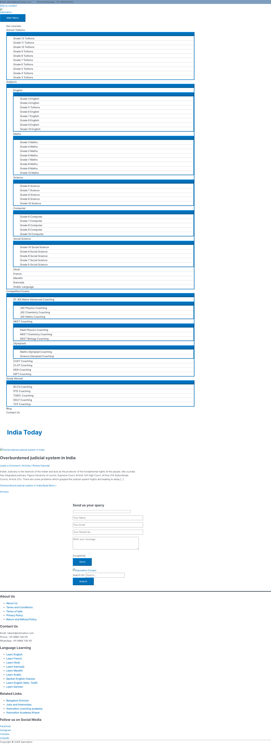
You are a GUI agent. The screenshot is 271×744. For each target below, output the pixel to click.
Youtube (4, 734)
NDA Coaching (22, 369)
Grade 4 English (29, 102)
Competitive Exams (17, 291)
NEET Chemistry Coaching (36, 334)
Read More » (28, 485)
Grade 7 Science (30, 190)
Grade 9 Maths (29, 168)
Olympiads (19, 343)
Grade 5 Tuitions (23, 68)
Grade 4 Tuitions (23, 73)
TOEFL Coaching (23, 395)
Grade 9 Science (30, 194)
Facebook (5, 726)
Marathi (18, 278)
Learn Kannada (15, 666)
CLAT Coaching (22, 365)
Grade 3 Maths (29, 142)
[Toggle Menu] (100, 34)
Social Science (22, 238)
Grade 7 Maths (29, 159)
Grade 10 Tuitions (24, 47)
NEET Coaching (22, 321)
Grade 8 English (29, 120)
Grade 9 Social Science (34, 251)
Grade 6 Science (30, 185)
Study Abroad (14, 378)
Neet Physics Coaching (34, 329)
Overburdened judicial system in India (38, 457)
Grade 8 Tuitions (23, 55)
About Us (12, 603)
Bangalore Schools (17, 700)
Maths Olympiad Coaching (36, 351)
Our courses (13, 26)
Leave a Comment (10, 465)
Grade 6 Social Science (34, 264)
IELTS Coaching (22, 386)
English (17, 90)
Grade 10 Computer (32, 234)
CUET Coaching (23, 361)
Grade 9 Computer (31, 229)
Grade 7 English (29, 116)
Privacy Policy (14, 615)
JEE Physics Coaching (33, 308)
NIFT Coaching (22, 374)
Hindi (16, 269)
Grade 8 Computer (31, 225)
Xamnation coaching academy (24, 708)
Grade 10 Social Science (34, 247)
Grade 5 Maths (29, 151)
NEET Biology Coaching (34, 338)
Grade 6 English (29, 111)
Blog (9, 408)
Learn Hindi (13, 662)
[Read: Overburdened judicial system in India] (22, 449)
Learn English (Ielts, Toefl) (21, 682)
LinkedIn (4, 737)
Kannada (18, 282)
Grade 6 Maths (29, 155)
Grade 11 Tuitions (23, 42)
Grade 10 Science (30, 203)
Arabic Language (23, 286)
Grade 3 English (29, 98)
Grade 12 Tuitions (24, 38)
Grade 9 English (29, 124)
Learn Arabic (13, 674)
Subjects (11, 81)
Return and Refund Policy (21, 619)
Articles (26, 465)
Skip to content (8, 5)
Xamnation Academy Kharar (23, 712)
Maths (17, 133)
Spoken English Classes (20, 678)
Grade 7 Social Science (33, 260)
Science (18, 177)
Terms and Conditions (19, 607)
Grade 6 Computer (31, 216)
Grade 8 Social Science (34, 256)
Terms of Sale (14, 611)
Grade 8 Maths (29, 164)
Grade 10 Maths (29, 172)
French (17, 273)
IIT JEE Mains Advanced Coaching (33, 299)
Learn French (14, 658)
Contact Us (13, 412)
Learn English (14, 654)
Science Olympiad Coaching (37, 356)
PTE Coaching (21, 391)
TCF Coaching (22, 404)
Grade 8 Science (30, 198)
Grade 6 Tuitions (23, 64)
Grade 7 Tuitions (23, 60)
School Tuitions (15, 29)
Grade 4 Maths (29, 146)
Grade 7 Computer (31, 220)
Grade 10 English (30, 129)
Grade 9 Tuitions (23, 51)
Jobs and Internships (19, 704)
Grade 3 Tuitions (23, 77)
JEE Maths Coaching (32, 316)
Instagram (5, 730)
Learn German (14, 686)
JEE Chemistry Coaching (35, 312)
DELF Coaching (22, 399)
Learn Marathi (14, 670)
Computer (19, 208)
